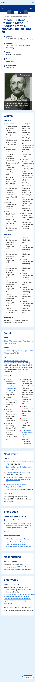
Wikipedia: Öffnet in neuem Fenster (17, 539)
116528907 (10, 68)
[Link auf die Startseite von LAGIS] (10, 2)
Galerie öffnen (25, 75)
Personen (6, 16)
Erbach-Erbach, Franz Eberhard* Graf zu (27, 432)
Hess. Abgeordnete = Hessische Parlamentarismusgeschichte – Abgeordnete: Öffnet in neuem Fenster (18, 544)
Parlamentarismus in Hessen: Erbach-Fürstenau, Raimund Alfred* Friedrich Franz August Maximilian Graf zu (18, 525)
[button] (32, 2)
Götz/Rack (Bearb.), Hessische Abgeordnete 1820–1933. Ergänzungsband (16, 487)
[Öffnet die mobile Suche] (31, 8)
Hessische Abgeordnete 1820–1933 (18, 472)
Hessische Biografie (16, 16)
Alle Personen (28, 16)
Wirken (28, 677)
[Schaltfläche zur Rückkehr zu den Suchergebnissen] (2, 8)
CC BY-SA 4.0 (21, 567)
